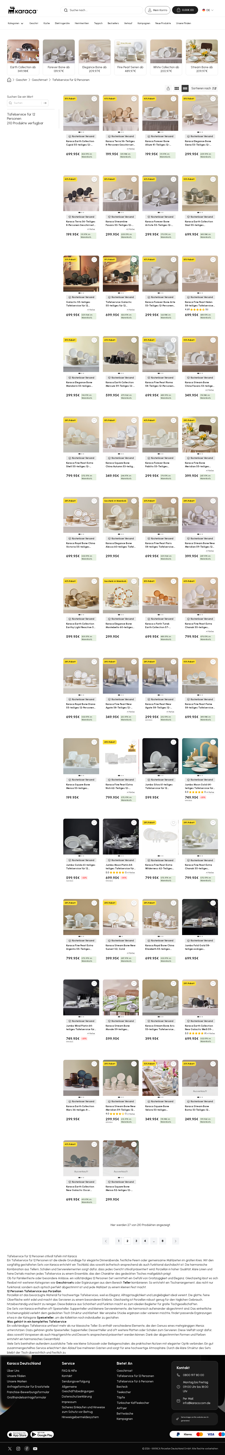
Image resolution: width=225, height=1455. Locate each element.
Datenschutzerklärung (77, 1396)
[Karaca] (23, 10)
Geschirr (21, 80)
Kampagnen (125, 1419)
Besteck (122, 1386)
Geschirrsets (65, 1282)
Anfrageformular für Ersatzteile (28, 1386)
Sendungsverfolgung (76, 1381)
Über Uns (13, 1370)
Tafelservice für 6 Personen (135, 1381)
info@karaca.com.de (196, 1403)
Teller (127, 1282)
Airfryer (122, 1408)
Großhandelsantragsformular (26, 1397)
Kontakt (67, 1376)
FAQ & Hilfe (69, 1370)
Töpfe (121, 1397)
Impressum (69, 1402)
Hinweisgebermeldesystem (80, 1417)
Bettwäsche (125, 1413)
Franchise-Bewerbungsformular (28, 1392)
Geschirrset (40, 80)
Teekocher (124, 1392)
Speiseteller (45, 1317)
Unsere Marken (17, 1381)
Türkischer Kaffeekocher (133, 1403)
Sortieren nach (201, 88)
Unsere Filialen (16, 1376)
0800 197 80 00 (193, 1375)
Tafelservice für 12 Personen (70, 80)
